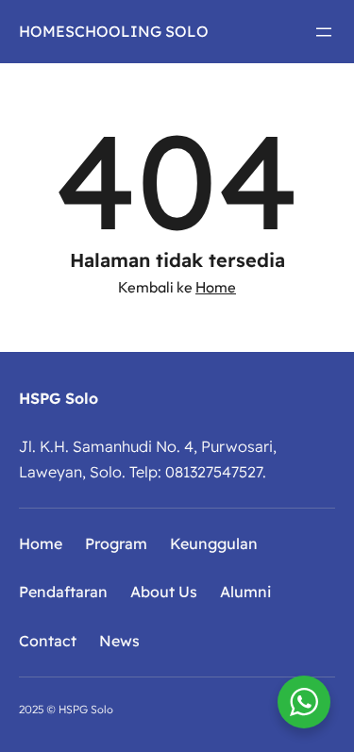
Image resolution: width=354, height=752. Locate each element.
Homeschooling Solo (114, 31)
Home (215, 286)
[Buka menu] (323, 32)
